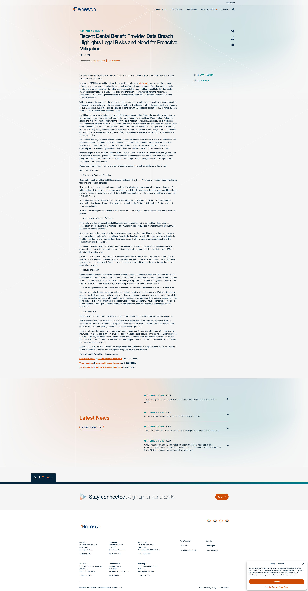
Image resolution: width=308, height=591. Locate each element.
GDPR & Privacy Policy (207, 588)
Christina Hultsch (98, 60)
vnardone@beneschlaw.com (108, 363)
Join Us (224, 9)
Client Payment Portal (188, 550)
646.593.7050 (85, 575)
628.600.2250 (115, 575)
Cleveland (113, 542)
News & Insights (208, 9)
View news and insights (90, 427)
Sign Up (220, 496)
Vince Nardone (114, 60)
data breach (143, 83)
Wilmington (143, 564)
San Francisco (114, 564)
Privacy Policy (283, 587)
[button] (303, 564)
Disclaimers (224, 588)
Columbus (142, 542)
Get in (42, 477)
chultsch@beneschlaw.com (110, 358)
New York (83, 564)
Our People (192, 9)
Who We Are (159, 9)
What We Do (176, 9)
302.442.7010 (144, 575)
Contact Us (230, 3)
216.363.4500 (115, 554)
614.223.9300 (144, 554)
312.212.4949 (85, 554)
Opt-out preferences (271, 587)
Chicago (82, 542)
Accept (277, 582)
